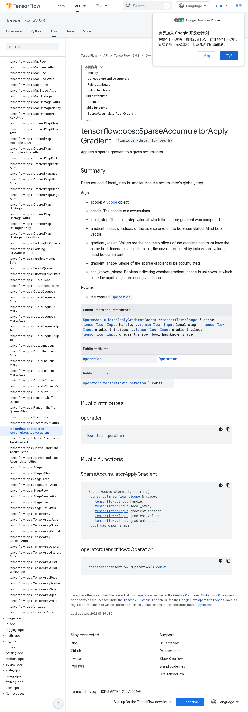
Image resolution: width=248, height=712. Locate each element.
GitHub (222, 6)
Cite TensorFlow (172, 674)
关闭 (206, 56)
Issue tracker (169, 643)
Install (61, 6)
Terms (76, 692)
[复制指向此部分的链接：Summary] (110, 171)
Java (70, 31)
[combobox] (147, 5)
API (77, 6)
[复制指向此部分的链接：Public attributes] (128, 404)
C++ (54, 31)
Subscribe (189, 702)
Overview (14, 31)
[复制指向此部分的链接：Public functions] (128, 460)
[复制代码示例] (228, 429)
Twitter (76, 659)
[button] (31, 618)
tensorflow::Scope (179, 319)
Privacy (91, 692)
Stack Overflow (171, 659)
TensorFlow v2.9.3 (25, 21)
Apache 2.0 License (137, 600)
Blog (74, 643)
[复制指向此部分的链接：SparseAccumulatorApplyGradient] (162, 474)
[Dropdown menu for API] (86, 6)
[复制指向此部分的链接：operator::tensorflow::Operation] (158, 550)
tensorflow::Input (100, 324)
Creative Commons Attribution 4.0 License (202, 595)
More (87, 31)
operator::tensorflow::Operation (114, 383)
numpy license (202, 605)
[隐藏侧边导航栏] (58, 703)
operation (92, 358)
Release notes (170, 651)
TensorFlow (89, 55)
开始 (229, 56)
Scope (111, 202)
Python (36, 31)
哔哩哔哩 (78, 666)
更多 (99, 6)
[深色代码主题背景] (221, 429)
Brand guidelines (172, 666)
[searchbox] (32, 46)
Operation (121, 297)
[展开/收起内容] (101, 67)
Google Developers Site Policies (201, 600)
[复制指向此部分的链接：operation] (107, 418)
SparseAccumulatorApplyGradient (113, 319)
